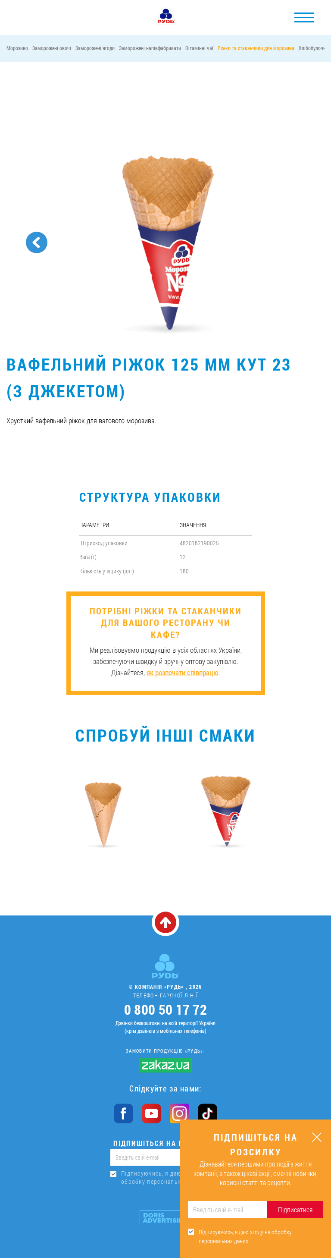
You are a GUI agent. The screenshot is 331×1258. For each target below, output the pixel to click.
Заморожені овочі (51, 47)
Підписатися (295, 1209)
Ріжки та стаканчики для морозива (256, 47)
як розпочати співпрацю (183, 672)
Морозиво (17, 47)
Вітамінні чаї (199, 47)
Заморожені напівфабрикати (150, 47)
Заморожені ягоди (95, 47)
